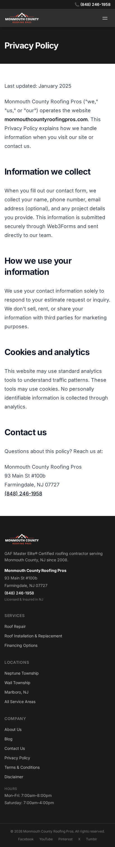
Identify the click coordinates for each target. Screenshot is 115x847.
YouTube (46, 839)
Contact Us (14, 748)
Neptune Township (21, 673)
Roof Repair (15, 626)
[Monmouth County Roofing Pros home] (57, 539)
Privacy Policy (17, 757)
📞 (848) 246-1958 (93, 4)
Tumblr (91, 839)
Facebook (26, 839)
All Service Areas (19, 701)
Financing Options (20, 645)
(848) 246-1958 (23, 493)
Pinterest (65, 839)
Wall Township (17, 682)
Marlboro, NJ (16, 692)
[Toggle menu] (105, 18)
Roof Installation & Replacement (33, 635)
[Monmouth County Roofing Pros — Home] (21, 18)
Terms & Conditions (22, 767)
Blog (8, 738)
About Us (12, 729)
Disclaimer (13, 776)
